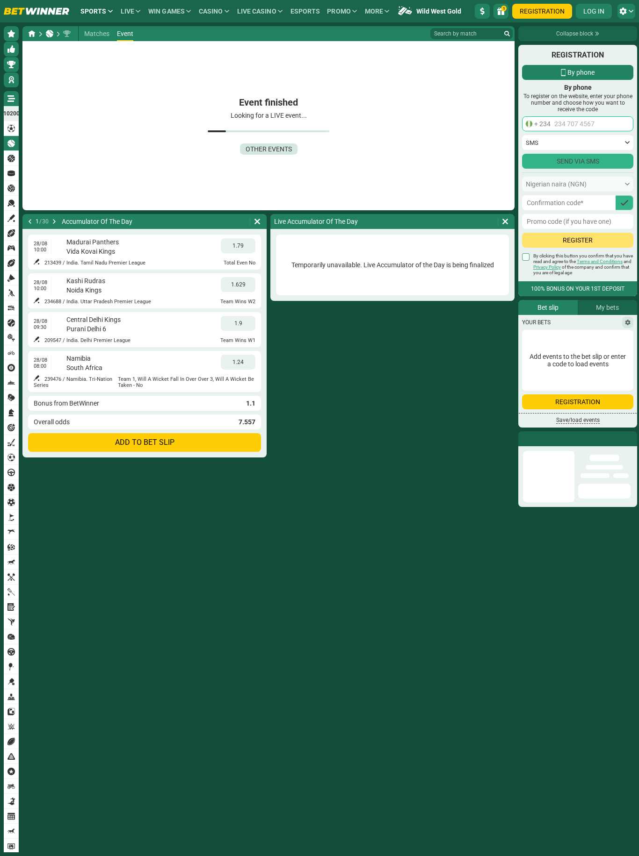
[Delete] (257, 221)
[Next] (54, 221)
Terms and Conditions (600, 261)
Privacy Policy (547, 267)
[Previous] (30, 221)
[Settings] (627, 322)
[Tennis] (49, 33)
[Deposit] (482, 11)
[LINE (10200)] (31, 33)
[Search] (507, 33)
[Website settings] (626, 11)
